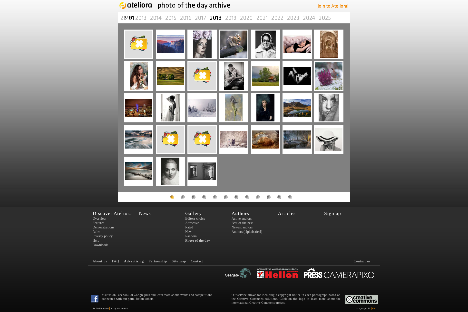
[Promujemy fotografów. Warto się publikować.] (339, 273)
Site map (179, 261)
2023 (294, 18)
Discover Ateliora (112, 213)
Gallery (193, 213)
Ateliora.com (102, 308)
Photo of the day (197, 240)
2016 (186, 18)
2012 (126, 18)
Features (98, 223)
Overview (99, 218)
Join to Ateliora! (333, 6)
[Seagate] (238, 273)
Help (96, 240)
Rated (189, 227)
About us (100, 261)
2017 (201, 18)
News (145, 213)
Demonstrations (103, 227)
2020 (247, 18)
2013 (141, 18)
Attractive (192, 223)
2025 (325, 18)
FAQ (115, 261)
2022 (278, 18)
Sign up (332, 213)
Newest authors (242, 227)
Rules (96, 232)
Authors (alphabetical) (247, 232)
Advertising (134, 261)
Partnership (158, 261)
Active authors (242, 218)
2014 (156, 18)
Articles (287, 213)
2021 (262, 18)
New (188, 232)
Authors (240, 213)
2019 (231, 18)
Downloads (100, 245)
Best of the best (242, 223)
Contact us (362, 261)
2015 (171, 18)
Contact (197, 261)
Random (191, 236)
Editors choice (195, 218)
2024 (309, 18)
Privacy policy (103, 236)
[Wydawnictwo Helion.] (277, 273)
